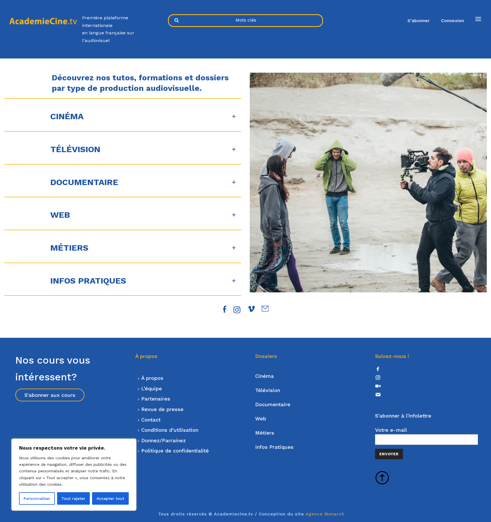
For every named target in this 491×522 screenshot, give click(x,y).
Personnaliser (37, 498)
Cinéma (264, 376)
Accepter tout (110, 498)
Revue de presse (162, 409)
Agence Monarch (324, 514)
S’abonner (418, 20)
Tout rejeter (73, 498)
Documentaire (272, 404)
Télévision (267, 390)
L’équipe (151, 388)
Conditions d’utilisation (169, 430)
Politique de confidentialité (175, 451)
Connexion (452, 20)
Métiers (264, 433)
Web (260, 419)
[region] (73, 475)
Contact (151, 420)
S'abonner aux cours (49, 395)
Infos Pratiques (274, 447)
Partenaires (155, 399)
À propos (152, 378)
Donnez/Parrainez (163, 440)
